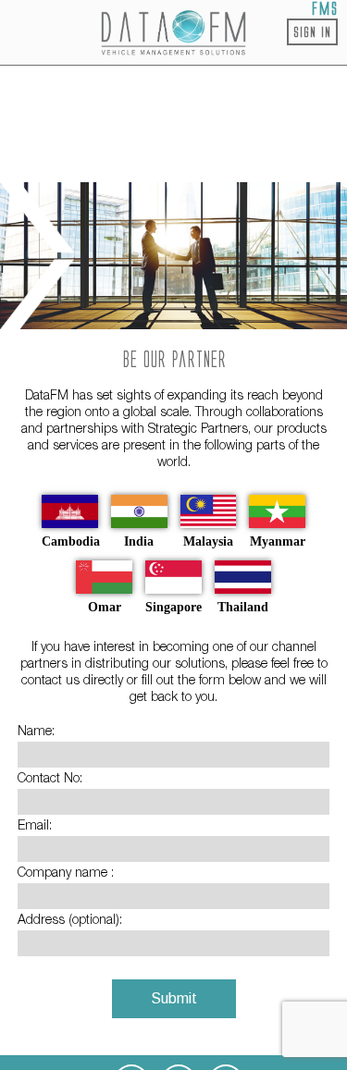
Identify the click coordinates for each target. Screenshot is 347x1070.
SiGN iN (312, 32)
